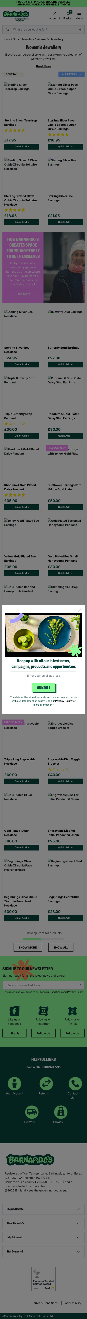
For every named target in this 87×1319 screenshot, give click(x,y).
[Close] (80, 610)
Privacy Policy (63, 700)
